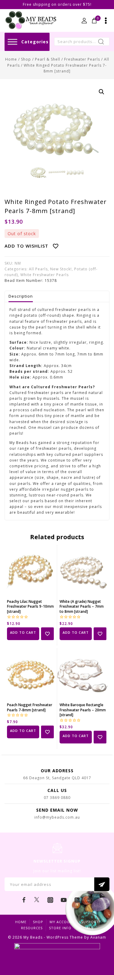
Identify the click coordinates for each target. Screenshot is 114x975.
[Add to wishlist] (47, 633)
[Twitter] (37, 900)
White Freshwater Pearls (44, 274)
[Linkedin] (90, 900)
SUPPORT (90, 922)
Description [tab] (21, 296)
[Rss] (77, 900)
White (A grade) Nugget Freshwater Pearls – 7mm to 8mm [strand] (82, 606)
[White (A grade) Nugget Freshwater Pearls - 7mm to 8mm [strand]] (83, 571)
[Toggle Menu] (12, 42)
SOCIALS (85, 928)
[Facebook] (23, 900)
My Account (62, 922)
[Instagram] (50, 900)
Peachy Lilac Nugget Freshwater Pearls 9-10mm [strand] (30, 606)
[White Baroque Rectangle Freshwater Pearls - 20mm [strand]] (83, 674)
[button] (101, 91)
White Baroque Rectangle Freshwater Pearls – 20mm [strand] (83, 710)
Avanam (98, 937)
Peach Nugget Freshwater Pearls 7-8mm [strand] (29, 707)
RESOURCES (32, 928)
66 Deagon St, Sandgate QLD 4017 (57, 777)
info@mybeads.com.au (57, 817)
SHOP (38, 922)
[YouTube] (63, 900)
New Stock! (61, 269)
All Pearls (38, 269)
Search (102, 42)
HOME (20, 922)
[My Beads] (31, 20)
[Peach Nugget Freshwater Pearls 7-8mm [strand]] (31, 674)
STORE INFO (60, 928)
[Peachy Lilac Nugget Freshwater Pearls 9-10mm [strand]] (31, 571)
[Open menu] (105, 20)
